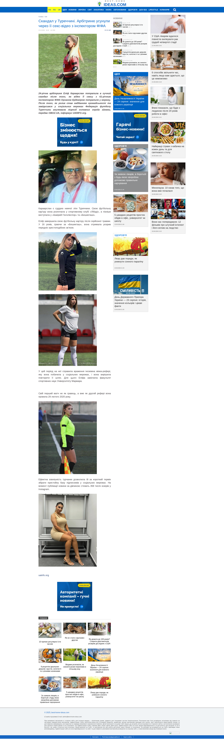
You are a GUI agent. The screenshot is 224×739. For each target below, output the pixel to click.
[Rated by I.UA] (174, 733)
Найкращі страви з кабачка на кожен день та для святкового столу (168, 149)
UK (59, 10)
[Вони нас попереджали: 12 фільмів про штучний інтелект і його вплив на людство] (168, 218)
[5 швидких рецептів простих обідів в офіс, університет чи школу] (130, 211)
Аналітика (99, 10)
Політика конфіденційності (111, 737)
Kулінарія (164, 10)
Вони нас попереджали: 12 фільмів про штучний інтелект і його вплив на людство (168, 225)
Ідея (65, 10)
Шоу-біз (143, 10)
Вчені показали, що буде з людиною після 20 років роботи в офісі (166, 111)
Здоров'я (132, 10)
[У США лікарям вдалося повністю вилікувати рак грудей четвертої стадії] (168, 32)
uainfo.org (43, 575)
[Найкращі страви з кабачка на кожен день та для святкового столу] (168, 143)
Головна (40, 16)
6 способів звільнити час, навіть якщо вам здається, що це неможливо (168, 75)
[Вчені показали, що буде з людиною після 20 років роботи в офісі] (168, 104)
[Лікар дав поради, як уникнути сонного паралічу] (130, 255)
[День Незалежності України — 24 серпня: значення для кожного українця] (130, 95)
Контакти (95, 737)
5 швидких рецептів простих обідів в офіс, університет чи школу (129, 218)
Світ (90, 10)
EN (49, 10)
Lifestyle (153, 10)
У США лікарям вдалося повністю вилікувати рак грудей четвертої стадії (165, 39)
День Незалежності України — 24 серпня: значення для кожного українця (129, 101)
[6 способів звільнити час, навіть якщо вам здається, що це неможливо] (168, 69)
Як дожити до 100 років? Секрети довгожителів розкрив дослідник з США (130, 44)
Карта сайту (128, 737)
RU (54, 10)
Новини (72, 10)
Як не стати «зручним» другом (134, 33)
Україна (82, 10)
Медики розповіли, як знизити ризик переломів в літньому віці (135, 64)
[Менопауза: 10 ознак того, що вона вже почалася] (168, 184)
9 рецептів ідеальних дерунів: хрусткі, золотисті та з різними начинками (130, 54)
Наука (109, 10)
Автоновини (119, 10)
